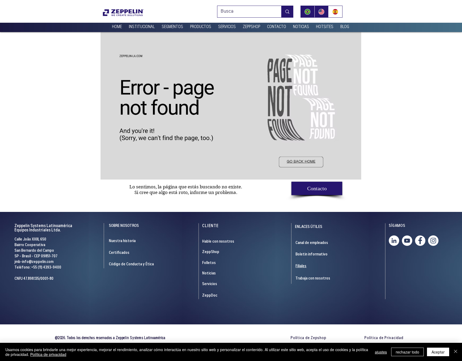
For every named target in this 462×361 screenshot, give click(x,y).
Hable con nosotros (218, 242)
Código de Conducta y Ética (131, 264)
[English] (321, 11)
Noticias (209, 273)
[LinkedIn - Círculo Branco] (394, 240)
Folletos (209, 263)
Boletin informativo (311, 255)
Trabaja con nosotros (312, 279)
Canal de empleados (311, 243)
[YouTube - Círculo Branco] (407, 240)
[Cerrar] (455, 352)
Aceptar (438, 352)
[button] (141, 25)
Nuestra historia (122, 241)
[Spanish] (335, 11)
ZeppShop (210, 252)
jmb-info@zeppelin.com (33, 262)
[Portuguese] (307, 11)
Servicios (209, 284)
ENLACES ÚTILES (308, 227)
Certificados (119, 253)
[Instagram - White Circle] (433, 240)
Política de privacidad (48, 354)
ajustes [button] (381, 352)
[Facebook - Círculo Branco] (420, 240)
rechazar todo (407, 352)
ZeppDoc (209, 296)
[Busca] (287, 11)
